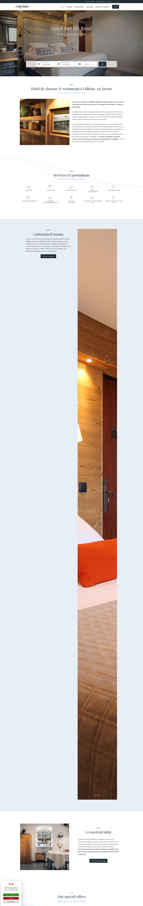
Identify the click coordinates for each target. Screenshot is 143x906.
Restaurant (79, 7)
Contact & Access (102, 7)
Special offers (100, 1)
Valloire (89, 7)
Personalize (11, 902)
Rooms (69, 7)
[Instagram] (110, 1)
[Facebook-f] (107, 1)
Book (102, 64)
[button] (95, 795)
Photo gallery (90, 1)
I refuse (11, 898)
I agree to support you (11, 895)
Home (62, 7)
